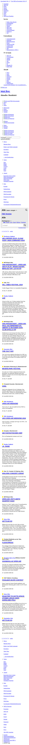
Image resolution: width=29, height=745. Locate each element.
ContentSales (10, 45)
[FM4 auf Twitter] (8, 133)
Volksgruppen (10, 83)
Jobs (8, 48)
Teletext (8, 58)
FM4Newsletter (7, 194)
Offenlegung (7, 739)
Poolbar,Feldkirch (8, 296)
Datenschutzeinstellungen (10, 737)
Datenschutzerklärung (9, 736)
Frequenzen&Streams (9, 196)
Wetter (5, 12)
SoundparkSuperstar (8, 181)
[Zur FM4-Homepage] (4, 87)
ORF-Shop (9, 28)
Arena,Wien (7, 519)
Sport (5, 13)
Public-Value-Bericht (11, 22)
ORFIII (8, 59)
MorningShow (7, 144)
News (5, 14)
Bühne (18, 222)
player (5, 102)
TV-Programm (10, 57)
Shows (5, 141)
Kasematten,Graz (8, 618)
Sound (5, 8)
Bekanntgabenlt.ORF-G (12, 49)
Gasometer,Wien (8, 349)
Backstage (9, 24)
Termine (5, 112)
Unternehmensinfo (11, 39)
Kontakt (5, 186)
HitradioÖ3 (9, 65)
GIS (7, 33)
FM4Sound (6, 107)
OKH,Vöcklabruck (8, 401)
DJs (11, 222)
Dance (5, 109)
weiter (11, 231)
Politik (5, 165)
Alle (4, 222)
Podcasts (6, 110)
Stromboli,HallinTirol (9, 558)
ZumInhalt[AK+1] (5, 1)
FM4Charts (6, 180)
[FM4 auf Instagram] (9, 114)
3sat (7, 61)
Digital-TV (9, 31)
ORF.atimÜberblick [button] (8, 16)
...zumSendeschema (8, 157)
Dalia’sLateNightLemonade (10, 147)
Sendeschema (7, 189)
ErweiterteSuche (22, 227)
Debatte (5, 9)
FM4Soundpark (7, 191)
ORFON (6, 5)
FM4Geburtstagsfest (8, 177)
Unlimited (6, 154)
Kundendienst (10, 23)
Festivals (23, 222)
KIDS (5, 6)
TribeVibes (6, 152)
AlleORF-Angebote (8, 732)
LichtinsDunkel (10, 30)
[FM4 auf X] (7, 117)
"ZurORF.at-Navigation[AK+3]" (19, 1)
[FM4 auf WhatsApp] (9, 118)
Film (5, 162)
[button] (11, 101)
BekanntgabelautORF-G (10, 740)
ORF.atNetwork (7, 706)
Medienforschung (11, 41)
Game (5, 168)
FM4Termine (7, 214)
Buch (5, 169)
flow (5, 103)
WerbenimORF (10, 44)
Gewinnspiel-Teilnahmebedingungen (12, 204)
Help (8, 80)
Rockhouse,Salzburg (9, 236)
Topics (5, 159)
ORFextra (9, 27)
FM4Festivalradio (8, 178)
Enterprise (9, 40)
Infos (5, 184)
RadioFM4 (9, 66)
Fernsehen (6, 3)
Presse (8, 43)
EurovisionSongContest (9, 175)
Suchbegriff (3, 137)
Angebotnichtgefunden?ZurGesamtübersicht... (15, 85)
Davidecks (6, 149)
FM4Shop (6, 202)
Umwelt (5, 166)
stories (5, 105)
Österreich (6, 10)
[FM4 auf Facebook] (9, 115)
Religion (9, 82)
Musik (5, 163)
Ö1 (7, 64)
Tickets (8, 26)
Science (8, 79)
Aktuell (5, 173)
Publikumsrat (10, 47)
